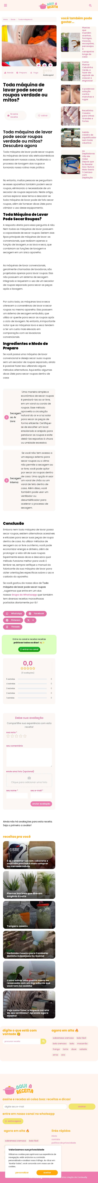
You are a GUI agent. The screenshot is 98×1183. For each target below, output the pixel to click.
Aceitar (47, 1172)
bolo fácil (81, 1038)
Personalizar (22, 1172)
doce (73, 1049)
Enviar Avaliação (41, 803)
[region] (33, 1161)
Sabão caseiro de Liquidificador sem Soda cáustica (89, 137)
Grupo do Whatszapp (24, 594)
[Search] (43, 1041)
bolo (72, 1043)
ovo (63, 1054)
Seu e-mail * (36, 791)
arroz (55, 1054)
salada (83, 1049)
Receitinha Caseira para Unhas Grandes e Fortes (88, 116)
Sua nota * (11, 732)
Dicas (13, 19)
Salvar (44, 115)
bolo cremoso (59, 1043)
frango (56, 1049)
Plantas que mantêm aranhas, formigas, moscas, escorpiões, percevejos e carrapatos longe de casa (88, 42)
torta (65, 1049)
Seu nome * (12, 791)
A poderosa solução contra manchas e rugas (88, 94)
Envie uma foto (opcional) (20, 772)
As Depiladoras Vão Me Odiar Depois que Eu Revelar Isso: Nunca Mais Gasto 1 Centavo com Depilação (88, 164)
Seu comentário (14, 746)
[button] (90, 5)
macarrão (82, 1043)
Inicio (5, 19)
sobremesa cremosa (63, 1038)
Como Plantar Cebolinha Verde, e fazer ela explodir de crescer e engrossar (88, 71)
